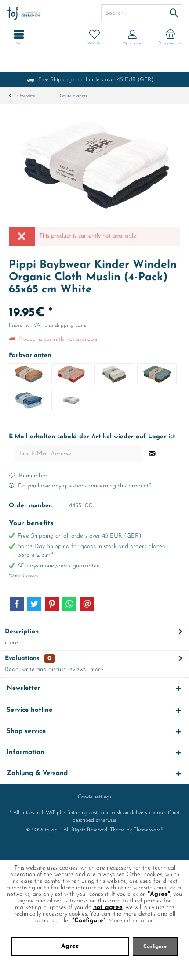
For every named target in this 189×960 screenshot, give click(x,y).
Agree (70, 946)
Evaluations (22, 658)
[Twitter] (34, 604)
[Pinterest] (52, 604)
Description (22, 631)
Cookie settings (94, 797)
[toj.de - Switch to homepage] (47, 13)
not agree (108, 907)
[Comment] (94, 301)
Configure (155, 946)
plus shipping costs (65, 325)
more (11, 642)
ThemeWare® (148, 830)
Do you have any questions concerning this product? (83, 486)
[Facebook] (17, 604)
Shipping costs (83, 813)
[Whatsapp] (69, 604)
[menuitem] (170, 37)
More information (131, 920)
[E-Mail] (87, 604)
